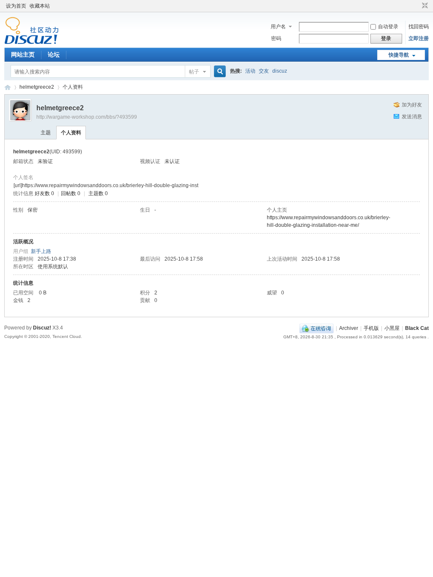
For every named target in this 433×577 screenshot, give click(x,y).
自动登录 (388, 27)
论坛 (54, 54)
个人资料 (71, 133)
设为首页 (16, 6)
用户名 (278, 27)
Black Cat (417, 328)
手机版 (371, 328)
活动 (250, 71)
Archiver (348, 328)
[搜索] (219, 71)
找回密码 (418, 27)
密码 (276, 38)
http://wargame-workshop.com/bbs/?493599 (86, 117)
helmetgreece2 (36, 87)
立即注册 (418, 38)
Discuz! (42, 328)
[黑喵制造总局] (31, 43)
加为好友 (412, 105)
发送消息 (412, 117)
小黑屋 (392, 328)
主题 (46, 133)
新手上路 (41, 251)
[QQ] (316, 328)
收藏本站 (40, 6)
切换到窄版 (424, 6)
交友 (264, 71)
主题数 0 (98, 193)
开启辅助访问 (417, 6)
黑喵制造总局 (7, 87)
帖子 (194, 72)
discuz (279, 71)
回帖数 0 (70, 193)
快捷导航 (399, 55)
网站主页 (23, 54)
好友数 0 (44, 193)
